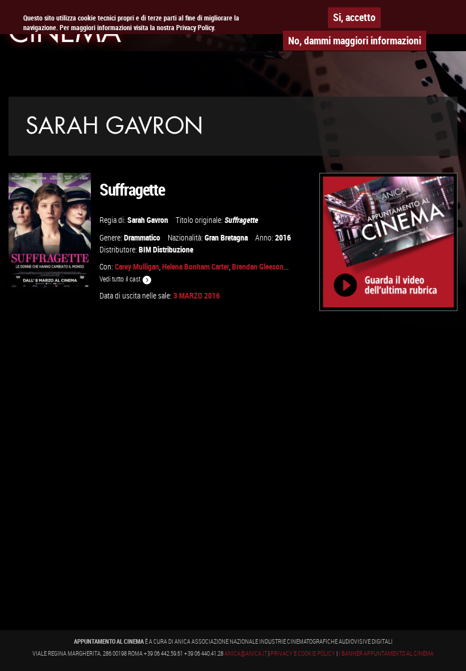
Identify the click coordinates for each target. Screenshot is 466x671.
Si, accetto (354, 17)
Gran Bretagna (226, 237)
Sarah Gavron (147, 219)
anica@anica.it (245, 653)
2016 (283, 237)
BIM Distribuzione (166, 249)
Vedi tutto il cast (120, 279)
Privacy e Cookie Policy (303, 653)
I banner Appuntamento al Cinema (386, 653)
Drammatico (142, 237)
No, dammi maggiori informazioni (354, 40)
